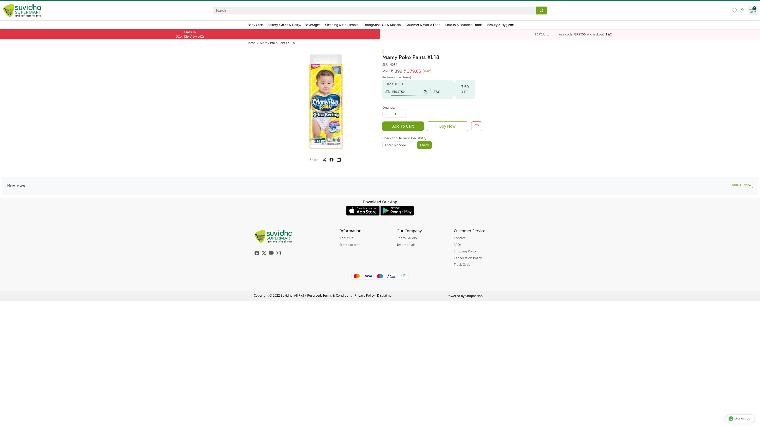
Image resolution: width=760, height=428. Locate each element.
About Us (346, 238)
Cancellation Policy (468, 258)
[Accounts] (742, 10)
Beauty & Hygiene (500, 25)
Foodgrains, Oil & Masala (382, 25)
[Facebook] (257, 254)
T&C (609, 34)
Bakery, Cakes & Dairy (284, 25)
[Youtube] (271, 254)
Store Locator (349, 245)
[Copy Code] (426, 91)
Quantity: (389, 107)
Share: (314, 160)
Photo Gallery (407, 238)
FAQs (458, 245)
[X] (264, 254)
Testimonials (406, 245)
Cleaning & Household (342, 25)
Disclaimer (385, 295)
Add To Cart (403, 126)
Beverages (312, 25)
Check (424, 145)
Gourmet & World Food (423, 25)
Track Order (463, 264)
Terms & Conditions (337, 295)
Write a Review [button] (741, 185)
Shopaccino (474, 296)
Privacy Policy (364, 295)
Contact (460, 238)
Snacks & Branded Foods (464, 25)
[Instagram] (278, 254)
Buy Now (447, 126)
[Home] (22, 10)
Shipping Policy (465, 251)
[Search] (541, 10)
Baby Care (255, 25)
